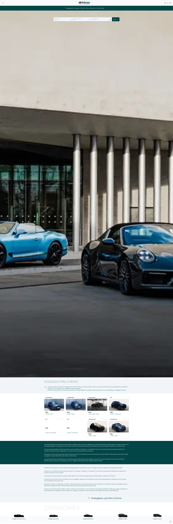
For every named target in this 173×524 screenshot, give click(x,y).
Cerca (115, 19)
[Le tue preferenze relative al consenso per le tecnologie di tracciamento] (170, 521)
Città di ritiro (57, 18)
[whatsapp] (165, 3)
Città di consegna (77, 18)
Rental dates (95, 18)
